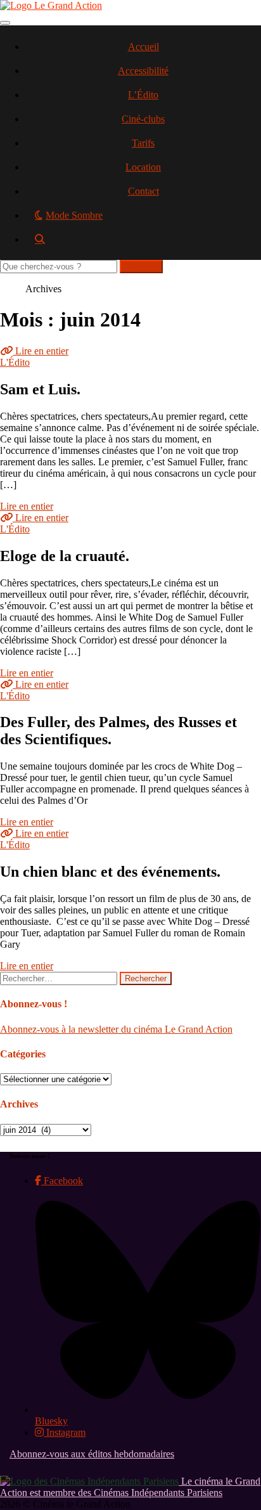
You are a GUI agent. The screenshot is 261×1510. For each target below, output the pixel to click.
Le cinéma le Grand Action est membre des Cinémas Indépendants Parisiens (130, 1487)
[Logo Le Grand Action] (51, 5)
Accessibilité (143, 70)
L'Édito (15, 362)
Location (143, 167)
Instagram (65, 1432)
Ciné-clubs (143, 118)
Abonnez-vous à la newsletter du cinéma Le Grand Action (116, 1029)
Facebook (62, 1180)
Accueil (143, 46)
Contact (143, 191)
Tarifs (143, 143)
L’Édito (143, 94)
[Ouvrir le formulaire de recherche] (143, 244)
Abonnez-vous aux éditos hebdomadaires (92, 1454)
